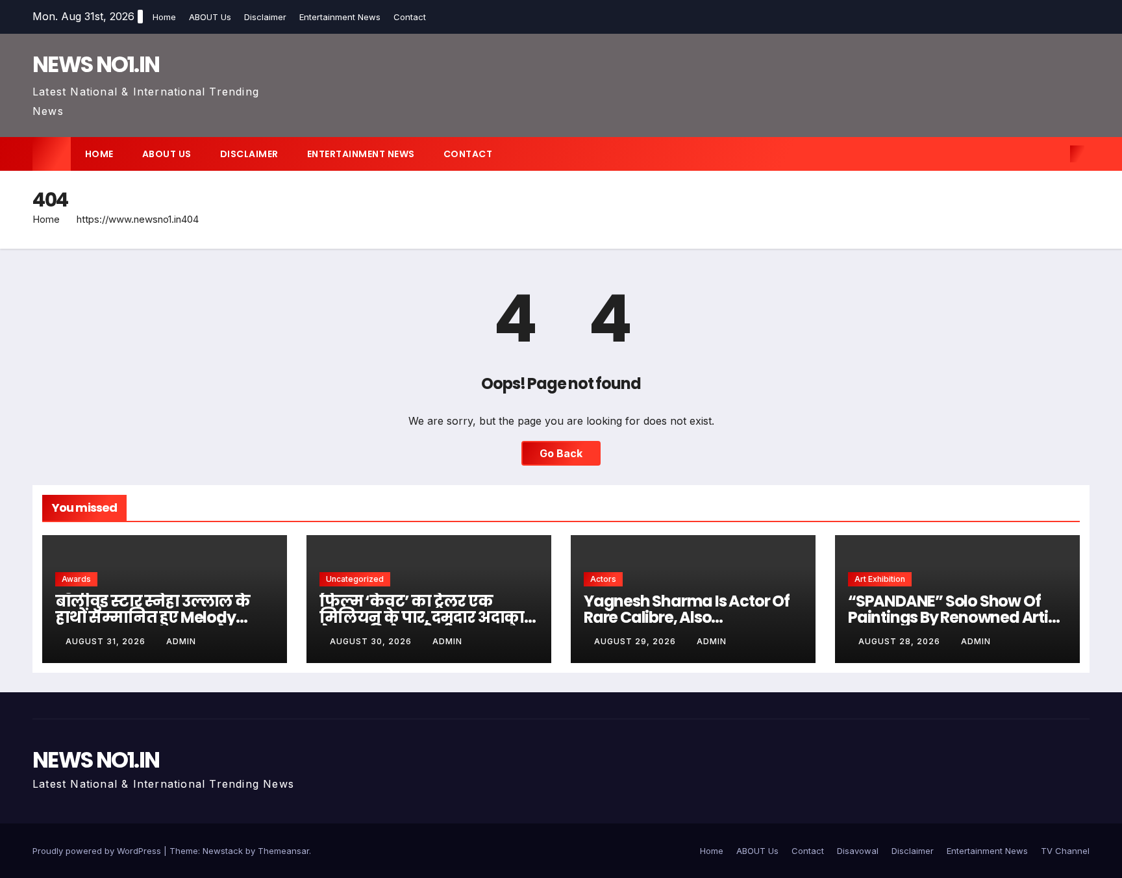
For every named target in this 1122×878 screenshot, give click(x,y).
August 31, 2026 (107, 641)
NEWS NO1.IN (95, 64)
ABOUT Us (210, 17)
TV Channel (1065, 851)
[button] (1056, 153)
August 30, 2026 (372, 641)
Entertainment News (339, 17)
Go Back (561, 453)
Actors (603, 579)
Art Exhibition (879, 579)
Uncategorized (355, 579)
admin (181, 641)
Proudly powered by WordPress (98, 851)
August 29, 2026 (636, 641)
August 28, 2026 (900, 641)
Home (164, 17)
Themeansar (283, 851)
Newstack (223, 851)
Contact (409, 17)
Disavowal (858, 851)
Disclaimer (265, 17)
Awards (76, 579)
